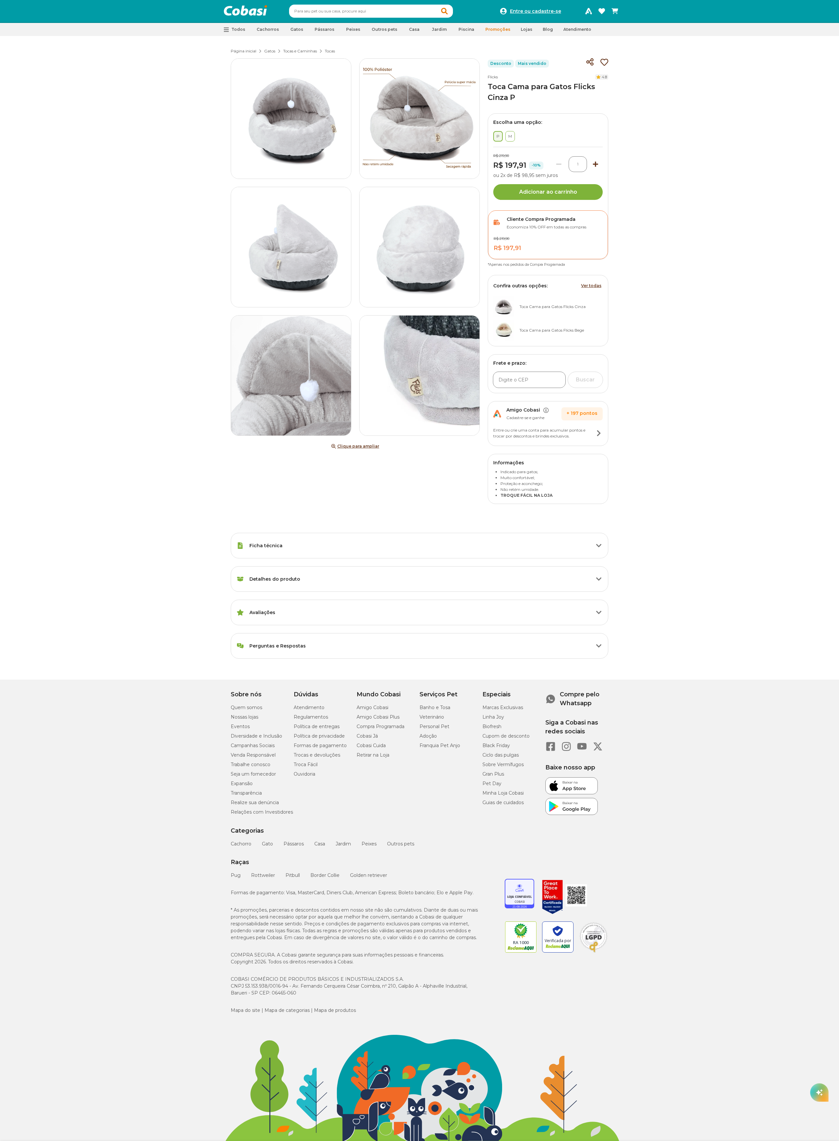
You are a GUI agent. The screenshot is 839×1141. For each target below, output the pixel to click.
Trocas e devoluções (317, 755)
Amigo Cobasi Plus (378, 717)
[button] (444, 11)
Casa (319, 844)
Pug (236, 875)
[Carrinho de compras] (615, 11)
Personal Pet (434, 726)
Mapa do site (245, 1010)
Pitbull (292, 875)
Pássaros (293, 844)
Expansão (242, 783)
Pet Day (491, 783)
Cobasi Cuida (371, 745)
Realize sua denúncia (255, 802)
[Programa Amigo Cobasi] (589, 11)
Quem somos (246, 707)
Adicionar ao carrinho (548, 192)
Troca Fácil (306, 764)
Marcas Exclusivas (502, 707)
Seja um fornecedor (253, 774)
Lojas (526, 29)
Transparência (246, 793)
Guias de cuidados (503, 802)
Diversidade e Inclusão (256, 736)
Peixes (369, 844)
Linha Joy (493, 717)
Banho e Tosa (435, 707)
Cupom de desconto (506, 736)
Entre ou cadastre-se (535, 11)
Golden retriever (368, 875)
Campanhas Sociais (253, 745)
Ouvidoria (304, 774)
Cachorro (241, 844)
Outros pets (400, 844)
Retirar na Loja (373, 755)
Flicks (493, 76)
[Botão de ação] (599, 433)
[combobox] (371, 11)
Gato (267, 844)
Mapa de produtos (335, 1010)
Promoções (497, 29)
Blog (548, 29)
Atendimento (577, 29)
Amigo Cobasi (372, 707)
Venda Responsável (253, 755)
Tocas (330, 50)
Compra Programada (380, 726)
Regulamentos (311, 717)
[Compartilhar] (590, 62)
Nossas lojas (244, 717)
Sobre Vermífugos (503, 764)
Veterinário (432, 717)
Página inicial (243, 50)
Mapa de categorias (287, 1010)
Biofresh (491, 726)
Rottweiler (263, 875)
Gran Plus (493, 774)
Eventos (240, 726)
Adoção (428, 736)
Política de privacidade (319, 736)
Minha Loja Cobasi (503, 793)
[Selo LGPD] (593, 953)
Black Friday (496, 745)
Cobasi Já (367, 736)
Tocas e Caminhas (300, 50)
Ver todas (591, 285)
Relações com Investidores (262, 812)
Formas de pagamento (320, 745)
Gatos (269, 50)
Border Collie (325, 875)
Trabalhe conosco (250, 764)
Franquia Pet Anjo (440, 745)
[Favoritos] (602, 11)
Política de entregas (317, 726)
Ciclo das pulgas (500, 755)
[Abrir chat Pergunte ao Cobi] (819, 1092)
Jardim (343, 844)
